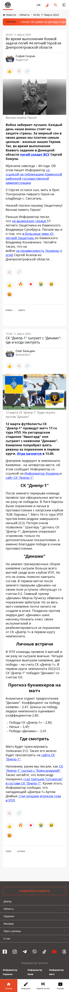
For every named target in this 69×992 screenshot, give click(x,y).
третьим (38, 779)
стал (27, 779)
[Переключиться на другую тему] (47, 5)
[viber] (34, 952)
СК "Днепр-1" (31, 783)
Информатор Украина (42, 473)
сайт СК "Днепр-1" (19, 477)
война (9, 310)
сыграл (27, 770)
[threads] (64, 952)
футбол (21, 851)
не (14, 221)
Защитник (26, 238)
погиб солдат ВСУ (35, 154)
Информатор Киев (35, 972)
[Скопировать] (27, 71)
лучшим (32, 796)
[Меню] (64, 5)
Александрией (48, 770)
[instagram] (15, 952)
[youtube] (54, 952)
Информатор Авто (56, 972)
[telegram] (24, 952)
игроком (47, 796)
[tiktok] (44, 952)
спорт (9, 851)
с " (35, 770)
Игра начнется (29, 453)
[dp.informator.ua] (8, 5)
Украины (52, 251)
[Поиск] (55, 5)
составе (14, 783)
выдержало (25, 221)
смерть (21, 310)
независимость (32, 251)
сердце (41, 221)
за (18, 251)
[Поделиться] (18, 71)
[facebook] (5, 952)
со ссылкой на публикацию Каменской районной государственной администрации (34, 176)
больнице (33, 234)
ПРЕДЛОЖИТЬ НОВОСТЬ (34, 891)
